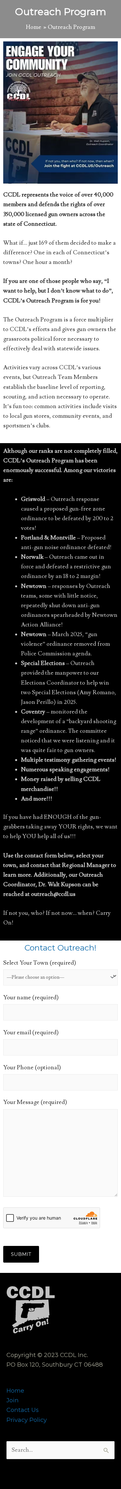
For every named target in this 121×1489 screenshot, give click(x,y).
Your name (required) (31, 997)
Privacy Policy (26, 1419)
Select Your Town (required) (39, 963)
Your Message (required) (35, 1102)
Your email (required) (31, 1032)
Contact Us (22, 1410)
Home (15, 1390)
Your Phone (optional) (32, 1067)
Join (12, 1400)
